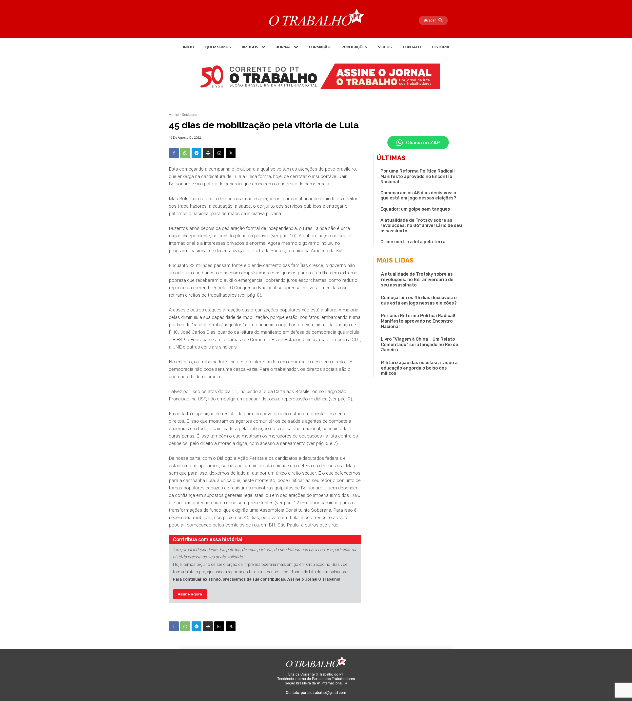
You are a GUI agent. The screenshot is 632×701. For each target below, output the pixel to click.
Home (174, 114)
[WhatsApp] (185, 153)
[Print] (208, 153)
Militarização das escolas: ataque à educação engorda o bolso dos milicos (419, 368)
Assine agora (190, 594)
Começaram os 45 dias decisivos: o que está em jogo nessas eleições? (418, 195)
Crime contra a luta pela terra (413, 241)
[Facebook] (174, 153)
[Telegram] (196, 153)
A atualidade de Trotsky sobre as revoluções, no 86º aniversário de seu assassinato (421, 226)
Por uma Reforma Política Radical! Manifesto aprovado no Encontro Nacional (417, 176)
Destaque (189, 114)
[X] (231, 153)
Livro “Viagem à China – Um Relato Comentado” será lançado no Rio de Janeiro (419, 344)
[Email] (219, 153)
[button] (434, 20)
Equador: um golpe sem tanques (415, 209)
